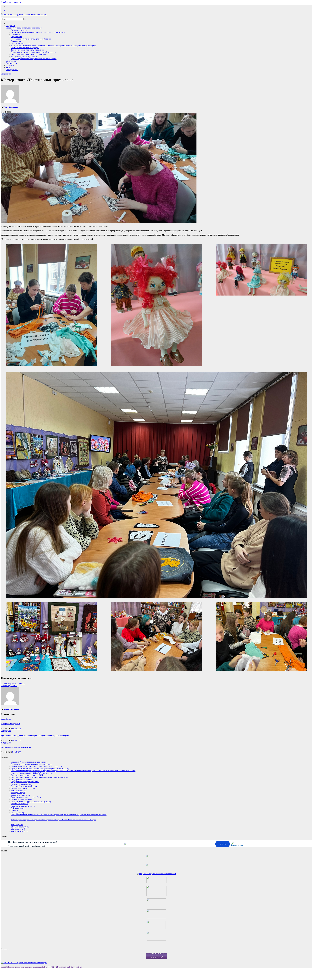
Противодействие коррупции (23, 788)
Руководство (16, 41)
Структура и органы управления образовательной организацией (38, 32)
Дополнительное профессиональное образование (31, 764)
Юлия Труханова (10, 107)
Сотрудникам (11, 63)
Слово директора (18, 812)
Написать (222, 844)
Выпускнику (11, 61)
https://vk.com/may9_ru (20, 827)
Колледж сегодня (18, 793)
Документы (15, 34)
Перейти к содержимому (11, 2)
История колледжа (18, 790)
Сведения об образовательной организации (24, 28)
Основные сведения (19, 30)
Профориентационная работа (23, 806)
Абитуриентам (12, 70)
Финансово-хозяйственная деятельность (27, 50)
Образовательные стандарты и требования (33, 39)
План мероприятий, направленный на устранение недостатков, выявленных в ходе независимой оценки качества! (58, 815)
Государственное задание (21, 779)
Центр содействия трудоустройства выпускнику (31, 801)
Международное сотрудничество (24, 56)
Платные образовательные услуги (25, 48)
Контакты (10, 65)
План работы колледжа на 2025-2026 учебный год (31, 773)
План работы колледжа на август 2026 (27, 775)
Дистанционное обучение (21, 799)
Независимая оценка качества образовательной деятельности (36, 766)
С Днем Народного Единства (13, 683)
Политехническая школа (21, 784)
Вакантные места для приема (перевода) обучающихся (33, 52)
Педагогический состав (20, 43)
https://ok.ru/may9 (18, 829)
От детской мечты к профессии (24, 786)
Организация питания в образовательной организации (33, 59)
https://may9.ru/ (17, 825)
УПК (8, 67)
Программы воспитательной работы (26, 797)
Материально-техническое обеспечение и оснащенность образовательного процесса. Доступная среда (53, 45)
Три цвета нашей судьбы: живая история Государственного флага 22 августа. (35, 735)
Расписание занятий (19, 804)
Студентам (10, 26)
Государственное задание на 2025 (25, 782)
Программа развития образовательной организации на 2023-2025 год (40, 768)
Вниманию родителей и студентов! (16, 747)
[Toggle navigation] (2, 17)
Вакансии (15, 810)
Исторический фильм (10, 724)
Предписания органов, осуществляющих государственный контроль (39, 777)
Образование (16, 37)
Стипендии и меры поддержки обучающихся (29, 54)
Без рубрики (6, 74)
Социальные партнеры (20, 795)
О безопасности (17, 808)
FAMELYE (16, 728)
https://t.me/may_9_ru (19, 831)
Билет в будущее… (9, 686)
